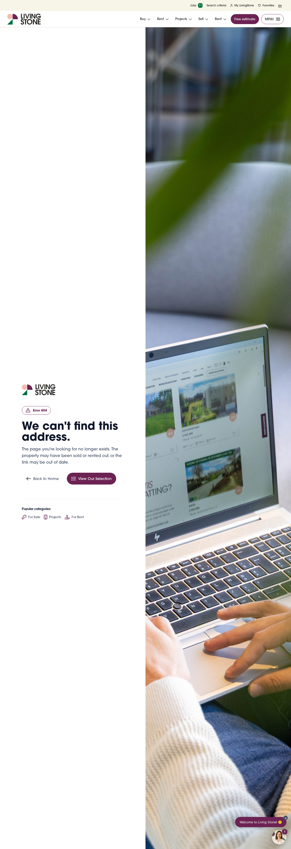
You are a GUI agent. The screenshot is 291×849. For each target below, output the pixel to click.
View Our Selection (95, 478)
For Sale (34, 517)
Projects (55, 517)
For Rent (78, 517)
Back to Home (46, 478)
